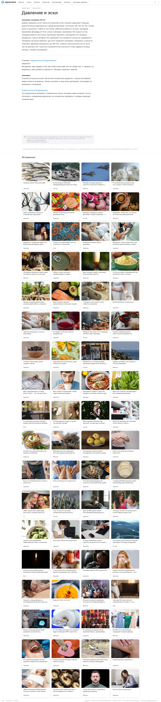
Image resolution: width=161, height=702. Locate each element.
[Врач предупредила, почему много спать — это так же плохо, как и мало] (36, 385)
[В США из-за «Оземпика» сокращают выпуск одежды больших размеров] (125, 624)
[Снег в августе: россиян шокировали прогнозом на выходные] (66, 504)
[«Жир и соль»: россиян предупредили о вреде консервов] (66, 266)
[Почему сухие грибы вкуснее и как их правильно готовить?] (66, 683)
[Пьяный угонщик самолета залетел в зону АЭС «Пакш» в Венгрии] (95, 176)
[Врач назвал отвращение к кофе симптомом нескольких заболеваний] (66, 385)
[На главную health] (10, 2)
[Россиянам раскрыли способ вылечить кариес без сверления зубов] (36, 653)
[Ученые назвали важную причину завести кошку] (66, 653)
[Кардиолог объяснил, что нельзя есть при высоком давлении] (125, 206)
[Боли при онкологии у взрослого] (66, 534)
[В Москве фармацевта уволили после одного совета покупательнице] (125, 415)
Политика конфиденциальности (149, 700)
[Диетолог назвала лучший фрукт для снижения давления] (125, 385)
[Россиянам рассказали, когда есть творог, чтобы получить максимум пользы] (125, 176)
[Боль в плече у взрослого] (125, 683)
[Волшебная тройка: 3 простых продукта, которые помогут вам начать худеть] (95, 385)
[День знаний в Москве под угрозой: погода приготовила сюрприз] (95, 415)
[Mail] (2, 2)
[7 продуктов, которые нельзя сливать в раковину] (95, 296)
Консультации (26, 8)
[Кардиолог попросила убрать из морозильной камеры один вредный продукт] (36, 236)
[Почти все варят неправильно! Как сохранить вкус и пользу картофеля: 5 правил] (125, 266)
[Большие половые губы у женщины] (95, 236)
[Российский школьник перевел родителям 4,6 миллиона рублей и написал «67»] (36, 415)
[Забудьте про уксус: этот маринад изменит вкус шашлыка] (95, 325)
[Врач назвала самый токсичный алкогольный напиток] (95, 266)
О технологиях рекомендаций (131, 700)
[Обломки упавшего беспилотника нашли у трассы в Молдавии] (95, 653)
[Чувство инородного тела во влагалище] (36, 325)
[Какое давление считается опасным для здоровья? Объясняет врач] (36, 206)
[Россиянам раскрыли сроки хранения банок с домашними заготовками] (95, 624)
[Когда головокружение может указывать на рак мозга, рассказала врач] (36, 624)
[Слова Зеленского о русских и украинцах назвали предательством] (95, 683)
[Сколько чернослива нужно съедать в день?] (36, 355)
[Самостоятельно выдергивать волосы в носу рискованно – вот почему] (125, 564)
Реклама (16, 700)
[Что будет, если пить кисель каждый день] (66, 325)
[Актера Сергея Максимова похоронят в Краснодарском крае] (36, 564)
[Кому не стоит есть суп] (66, 594)
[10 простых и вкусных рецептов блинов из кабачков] (36, 445)
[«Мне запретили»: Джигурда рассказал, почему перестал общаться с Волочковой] (36, 504)
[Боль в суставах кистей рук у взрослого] (125, 445)
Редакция (87, 700)
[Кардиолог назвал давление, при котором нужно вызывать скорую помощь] (125, 236)
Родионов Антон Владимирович (43, 60)
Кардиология (36, 8)
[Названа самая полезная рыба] (36, 176)
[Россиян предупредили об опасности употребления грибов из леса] (95, 475)
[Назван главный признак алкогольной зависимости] (125, 325)
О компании (9, 700)
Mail (3, 700)
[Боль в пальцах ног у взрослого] (66, 475)
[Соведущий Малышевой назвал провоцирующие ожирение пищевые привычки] (125, 475)
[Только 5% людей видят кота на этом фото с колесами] (66, 236)
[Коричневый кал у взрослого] (125, 296)
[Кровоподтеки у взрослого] (125, 653)
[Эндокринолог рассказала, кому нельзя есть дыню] (66, 355)
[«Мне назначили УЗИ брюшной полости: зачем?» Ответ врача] (36, 683)
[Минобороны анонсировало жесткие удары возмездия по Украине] (66, 445)
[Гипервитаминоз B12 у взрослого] (95, 564)
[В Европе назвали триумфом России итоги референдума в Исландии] (95, 594)
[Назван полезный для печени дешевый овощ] (66, 206)
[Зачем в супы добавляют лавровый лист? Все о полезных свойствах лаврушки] (36, 534)
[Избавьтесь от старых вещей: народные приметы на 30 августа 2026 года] (95, 355)
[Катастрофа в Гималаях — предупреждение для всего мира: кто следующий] (66, 176)
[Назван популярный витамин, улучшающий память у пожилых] (36, 296)
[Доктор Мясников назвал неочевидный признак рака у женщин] (95, 504)
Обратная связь (117, 700)
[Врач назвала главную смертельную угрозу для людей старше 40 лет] (66, 296)
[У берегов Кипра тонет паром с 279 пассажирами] (125, 355)
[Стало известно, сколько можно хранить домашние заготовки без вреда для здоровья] (66, 564)
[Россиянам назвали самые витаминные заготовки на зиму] (95, 445)
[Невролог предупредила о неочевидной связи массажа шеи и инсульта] (36, 594)
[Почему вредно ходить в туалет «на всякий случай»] (66, 415)
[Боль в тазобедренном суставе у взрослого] (36, 475)
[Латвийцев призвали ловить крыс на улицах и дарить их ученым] (36, 266)
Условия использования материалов (101, 700)
